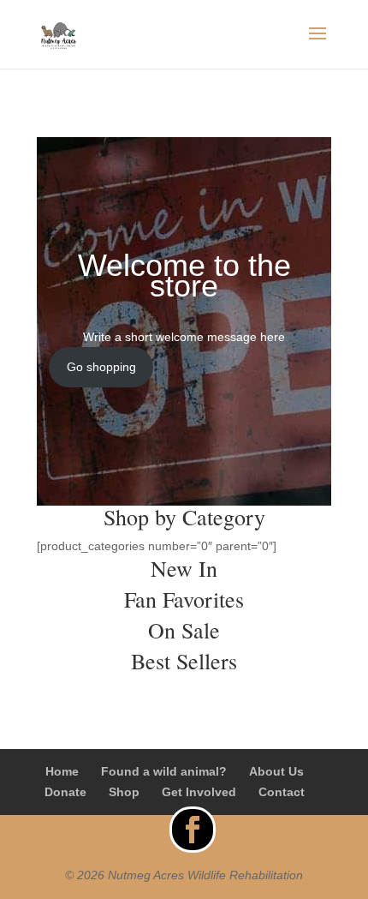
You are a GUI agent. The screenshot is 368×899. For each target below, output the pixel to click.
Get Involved (199, 792)
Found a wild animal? (164, 771)
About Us (276, 771)
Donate (65, 792)
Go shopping (101, 367)
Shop (124, 792)
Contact (281, 792)
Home (62, 771)
